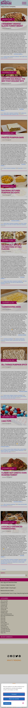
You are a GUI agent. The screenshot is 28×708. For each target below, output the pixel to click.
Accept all (14, 694)
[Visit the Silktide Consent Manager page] (23, 703)
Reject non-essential (14, 698)
